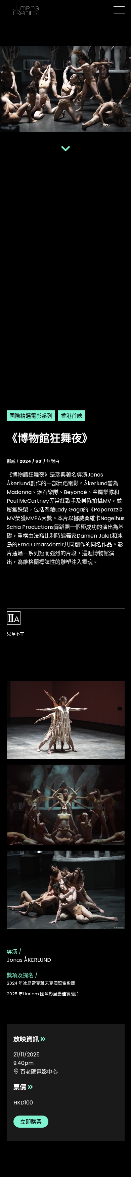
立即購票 (31, 1122)
